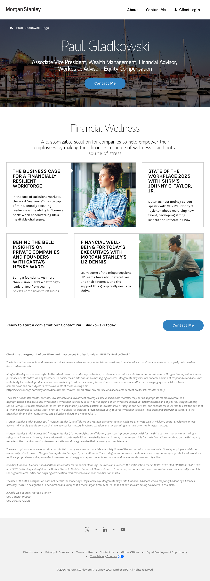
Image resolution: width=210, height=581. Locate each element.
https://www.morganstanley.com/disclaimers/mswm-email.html (48, 390)
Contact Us (107, 552)
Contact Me (105, 83)
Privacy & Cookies (57, 552)
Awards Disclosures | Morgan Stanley (28, 492)
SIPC (126, 569)
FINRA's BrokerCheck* (115, 354)
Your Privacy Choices (103, 556)
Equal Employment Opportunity (166, 552)
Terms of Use (84, 552)
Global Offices (130, 552)
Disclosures (30, 552)
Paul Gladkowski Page (32, 28)
